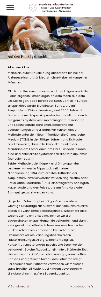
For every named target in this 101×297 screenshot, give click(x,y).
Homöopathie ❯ (81, 286)
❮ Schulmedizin (19, 286)
